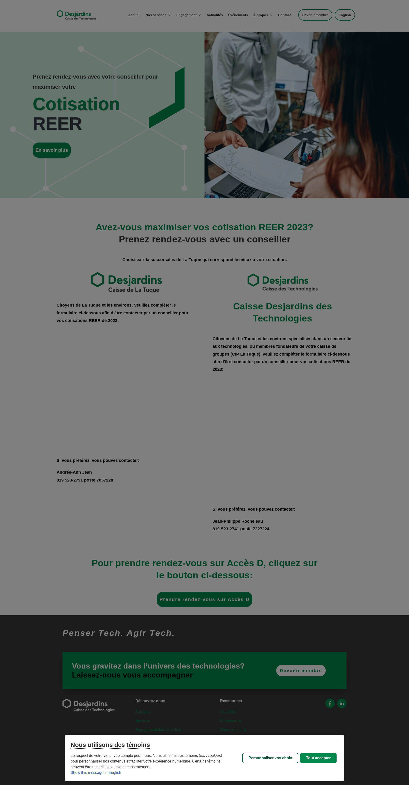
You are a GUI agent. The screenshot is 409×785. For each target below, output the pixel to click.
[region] (204, 758)
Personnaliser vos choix (270, 758)
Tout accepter (318, 758)
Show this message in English (96, 773)
